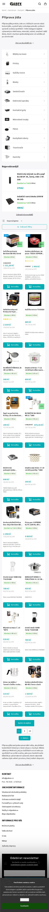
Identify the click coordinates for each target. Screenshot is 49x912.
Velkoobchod (7, 831)
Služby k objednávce (10, 810)
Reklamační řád (8, 796)
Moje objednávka (8, 814)
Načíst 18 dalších (24, 723)
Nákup (4, 841)
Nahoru (25, 738)
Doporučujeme (12, 221)
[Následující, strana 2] (24, 731)
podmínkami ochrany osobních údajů (24, 865)
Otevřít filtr (24, 227)
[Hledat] (39, 4)
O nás (4, 836)
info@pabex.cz (8, 778)
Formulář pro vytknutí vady (12, 803)
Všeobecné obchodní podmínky (14, 792)
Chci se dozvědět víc (23, 43)
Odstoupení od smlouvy (11, 806)
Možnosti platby (8, 826)
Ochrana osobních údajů (11, 799)
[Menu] (3, 3)
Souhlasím (24, 906)
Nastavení (24, 899)
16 (30, 731)
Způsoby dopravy (9, 846)
